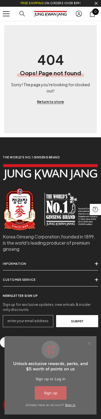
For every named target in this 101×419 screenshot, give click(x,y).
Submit (77, 321)
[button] (95, 209)
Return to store (50, 102)
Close (96, 3)
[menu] (6, 13)
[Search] (22, 13)
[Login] (79, 14)
